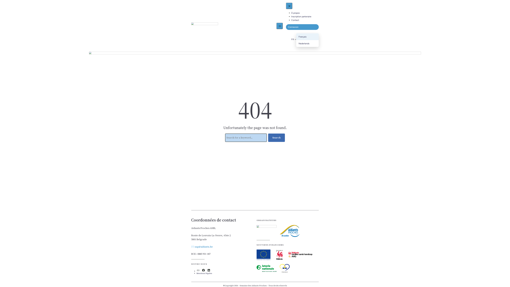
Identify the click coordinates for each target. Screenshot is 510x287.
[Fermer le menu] (289, 6)
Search (276, 137)
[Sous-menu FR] (295, 39)
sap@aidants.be (204, 246)
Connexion (293, 27)
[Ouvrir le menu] (279, 26)
